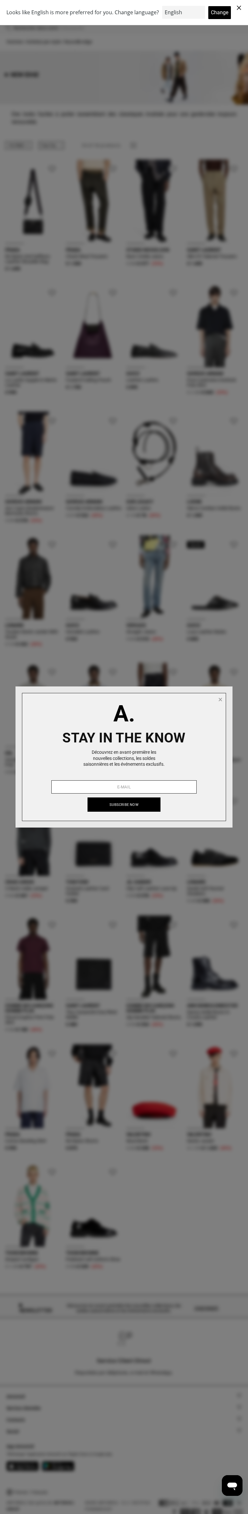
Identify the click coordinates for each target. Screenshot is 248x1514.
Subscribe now (124, 805)
